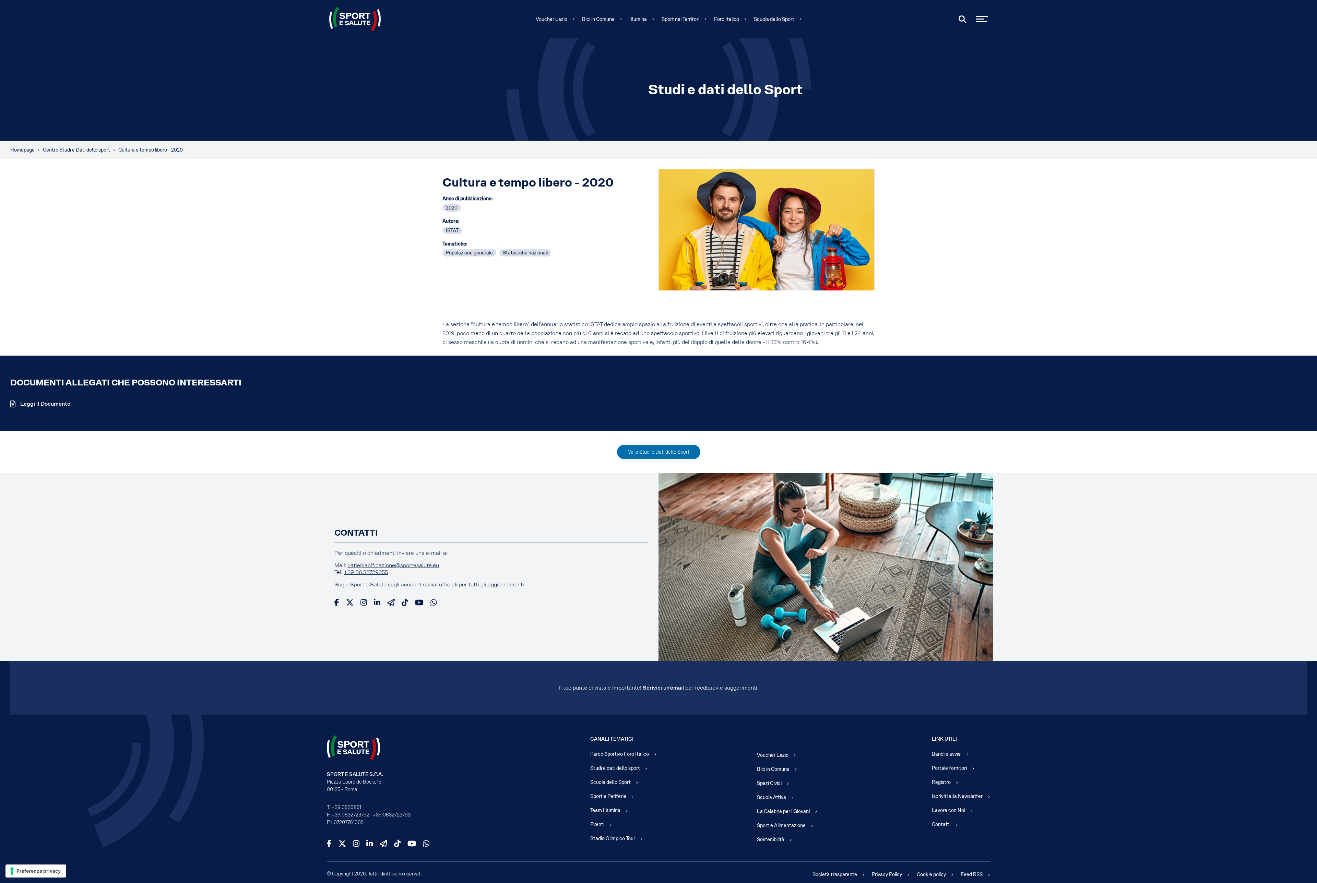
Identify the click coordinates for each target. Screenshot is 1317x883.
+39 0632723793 (391, 815)
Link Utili (944, 739)
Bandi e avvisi (946, 754)
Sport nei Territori (680, 19)
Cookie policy (931, 874)
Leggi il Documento (44, 403)
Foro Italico (726, 19)
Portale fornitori (949, 768)
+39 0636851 (346, 807)
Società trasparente (834, 874)
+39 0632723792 (350, 815)
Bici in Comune (598, 19)
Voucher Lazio (551, 19)
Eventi (597, 824)
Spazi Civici (769, 783)
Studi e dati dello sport (615, 768)
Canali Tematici (611, 739)
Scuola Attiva (771, 797)
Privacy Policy (887, 874)
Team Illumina (605, 810)
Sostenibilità (770, 839)
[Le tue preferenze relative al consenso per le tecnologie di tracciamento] (35, 871)
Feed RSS (972, 874)
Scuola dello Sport (774, 19)
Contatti (941, 824)
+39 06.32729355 (366, 572)
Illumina (638, 19)
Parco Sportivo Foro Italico (619, 754)
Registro (941, 782)
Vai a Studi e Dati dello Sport (658, 452)
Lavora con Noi (948, 810)
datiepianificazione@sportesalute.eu (393, 565)
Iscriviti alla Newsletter (957, 796)
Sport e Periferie (608, 796)
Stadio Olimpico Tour (612, 838)
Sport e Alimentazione (781, 825)
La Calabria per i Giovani (783, 811)
